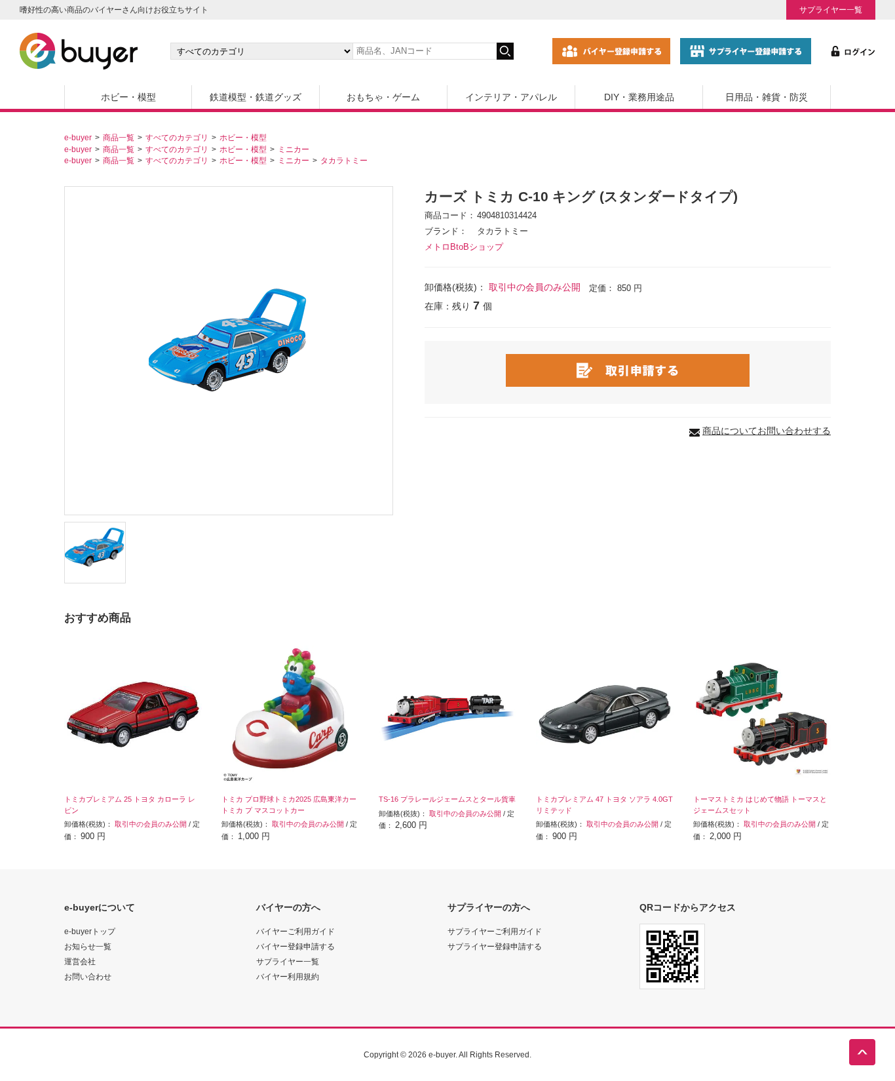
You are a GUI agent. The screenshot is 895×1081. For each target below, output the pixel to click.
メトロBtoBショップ (464, 247)
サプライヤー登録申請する (494, 946)
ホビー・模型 (128, 97)
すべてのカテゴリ (176, 137)
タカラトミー (344, 160)
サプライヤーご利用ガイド (494, 931)
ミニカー (293, 149)
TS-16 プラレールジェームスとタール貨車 (447, 799)
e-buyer (78, 137)
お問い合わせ (87, 976)
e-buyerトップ (89, 931)
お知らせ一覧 (87, 946)
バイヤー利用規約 (287, 976)
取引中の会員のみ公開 (535, 287)
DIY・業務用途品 (639, 97)
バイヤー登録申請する (295, 946)
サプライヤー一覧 (830, 9)
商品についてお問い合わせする (766, 430)
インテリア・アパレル (511, 97)
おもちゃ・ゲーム (383, 97)
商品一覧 (118, 137)
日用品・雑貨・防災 (766, 97)
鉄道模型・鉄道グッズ (255, 97)
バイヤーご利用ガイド (295, 931)
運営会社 (80, 961)
